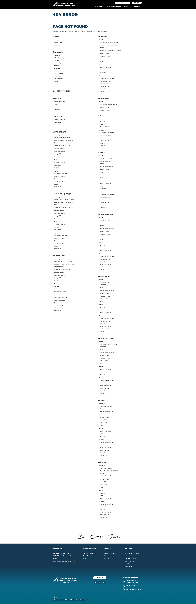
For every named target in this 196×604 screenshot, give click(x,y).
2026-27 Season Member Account (110, 50)
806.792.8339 (130, 586)
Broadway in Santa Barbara (108, 220)
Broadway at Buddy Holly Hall (109, 42)
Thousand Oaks (59, 78)
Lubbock (56, 65)
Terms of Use (58, 42)
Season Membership (106, 161)
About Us (57, 116)
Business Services (59, 119)
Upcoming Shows (59, 266)
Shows (56, 143)
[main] (98, 270)
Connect (137, 6)
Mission (126, 6)
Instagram (99, 582)
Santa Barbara (58, 73)
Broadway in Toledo (106, 406)
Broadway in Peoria (106, 158)
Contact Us (57, 122)
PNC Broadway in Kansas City (63, 261)
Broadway (99, 6)
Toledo (56, 81)
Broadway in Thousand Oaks (108, 344)
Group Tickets (58, 154)
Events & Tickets (113, 6)
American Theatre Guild (64, 3)
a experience (135, 599)
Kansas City (57, 63)
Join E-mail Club (59, 181)
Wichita (56, 84)
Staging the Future (59, 101)
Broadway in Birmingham (62, 137)
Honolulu (56, 60)
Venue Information (60, 179)
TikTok (103, 582)
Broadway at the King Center (109, 104)
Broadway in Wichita (106, 468)
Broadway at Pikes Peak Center (64, 199)
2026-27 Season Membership (63, 140)
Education (57, 107)
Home (56, 36)
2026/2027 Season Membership (64, 264)
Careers (56, 125)
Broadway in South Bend (107, 282)
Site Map (56, 600)
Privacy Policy (58, 40)
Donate (136, 3)
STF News (57, 109)
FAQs (56, 156)
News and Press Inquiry (61, 173)
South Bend (57, 76)
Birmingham (57, 55)
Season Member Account (62, 145)
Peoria (56, 71)
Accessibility (57, 45)
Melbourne (57, 68)
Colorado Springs (59, 58)
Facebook (95, 582)
